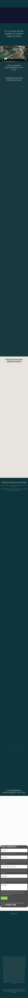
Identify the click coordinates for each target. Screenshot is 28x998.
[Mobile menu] (26, 3)
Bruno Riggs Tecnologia (14, 991)
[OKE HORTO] (14, 4)
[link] (14, 765)
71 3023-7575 (10, 905)
